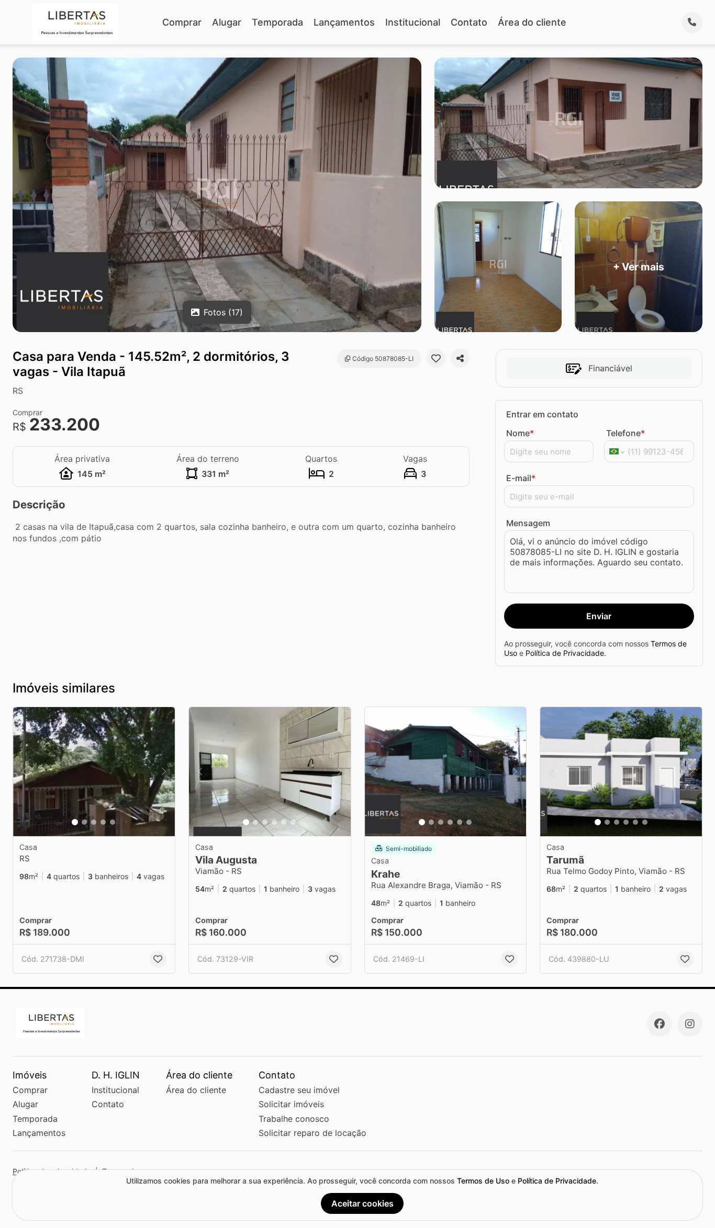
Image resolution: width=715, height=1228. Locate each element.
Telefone (625, 433)
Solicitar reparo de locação (312, 1133)
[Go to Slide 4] (103, 822)
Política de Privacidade (565, 653)
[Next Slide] (164, 771)
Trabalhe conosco (294, 1118)
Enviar (598, 616)
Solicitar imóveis (291, 1104)
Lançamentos (344, 22)
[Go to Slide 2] (84, 822)
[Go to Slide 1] (75, 822)
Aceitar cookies (362, 1203)
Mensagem (528, 523)
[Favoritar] (436, 358)
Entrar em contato (542, 414)
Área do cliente (532, 22)
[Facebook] (659, 1024)
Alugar (226, 22)
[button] (94, 771)
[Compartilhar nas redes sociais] (460, 358)
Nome (520, 433)
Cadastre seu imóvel (299, 1090)
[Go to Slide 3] (93, 822)
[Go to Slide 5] (112, 822)
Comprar (182, 22)
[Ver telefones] (692, 22)
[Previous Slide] (24, 771)
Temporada (277, 22)
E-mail (520, 478)
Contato (469, 22)
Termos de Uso (483, 1180)
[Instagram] (689, 1024)
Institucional (412, 22)
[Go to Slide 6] (293, 822)
